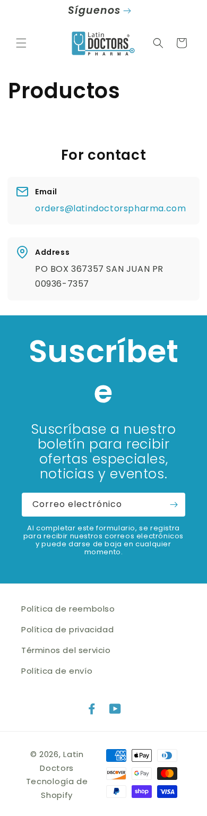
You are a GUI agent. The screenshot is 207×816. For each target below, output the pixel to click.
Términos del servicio (66, 650)
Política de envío (56, 670)
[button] (21, 43)
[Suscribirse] (173, 504)
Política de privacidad (67, 629)
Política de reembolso (68, 608)
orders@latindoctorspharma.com (110, 208)
